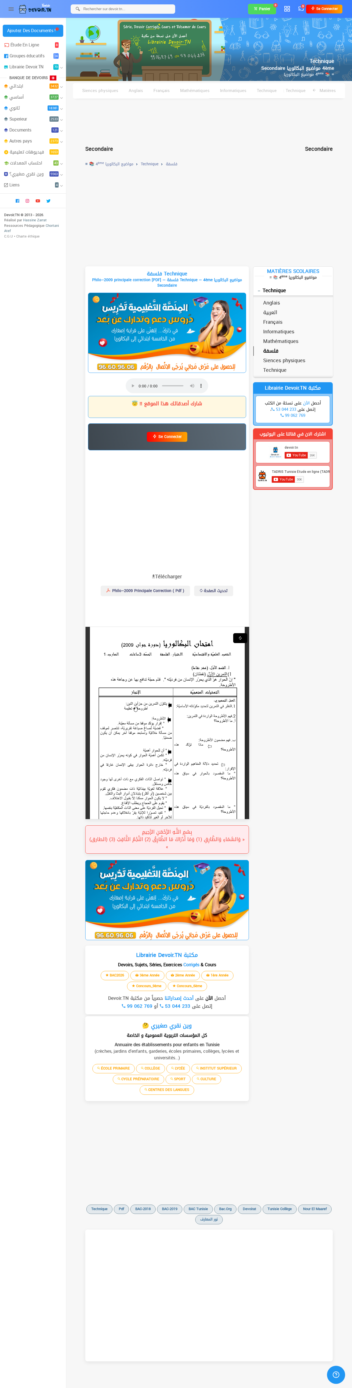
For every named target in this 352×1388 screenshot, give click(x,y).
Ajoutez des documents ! (31, 30)
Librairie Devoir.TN (33, 67)
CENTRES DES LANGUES (168, 1089)
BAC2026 (116, 975)
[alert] (167, 333)
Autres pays (33, 141)
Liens (33, 185)
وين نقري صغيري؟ (33, 174)
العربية (270, 312)
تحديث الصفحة (214, 590)
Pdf (121, 1208)
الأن (208, 998)
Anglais (136, 90)
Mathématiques (195, 90)
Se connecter (326, 8)
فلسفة (271, 351)
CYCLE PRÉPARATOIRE (139, 1079)
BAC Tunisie (198, 1208)
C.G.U (8, 236)
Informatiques (233, 90)
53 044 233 (176, 1006)
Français (161, 90)
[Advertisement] (209, 119)
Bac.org (225, 1208)
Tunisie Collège (280, 1208)
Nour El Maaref (315, 1208)
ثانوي (33, 108)
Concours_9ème (148, 985)
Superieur (33, 119)
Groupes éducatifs (34, 56)
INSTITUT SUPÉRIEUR (218, 1068)
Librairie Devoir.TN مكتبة (293, 388)
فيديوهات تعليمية (34, 152)
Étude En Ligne (34, 45)
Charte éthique (28, 236)
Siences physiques (100, 90)
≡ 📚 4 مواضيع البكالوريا (309, 74)
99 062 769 (138, 1006)
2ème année (184, 975)
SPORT (179, 1079)
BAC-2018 (143, 1208)
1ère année (219, 975)
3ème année (149, 975)
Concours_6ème (189, 985)
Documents (33, 130)
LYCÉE (179, 1068)
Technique (267, 90)
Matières (327, 90)
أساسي (33, 97)
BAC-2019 (169, 1208)
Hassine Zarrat (35, 220)
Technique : (294, 90)
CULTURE (207, 1079)
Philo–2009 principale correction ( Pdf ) (147, 590)
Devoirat (249, 1208)
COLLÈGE (152, 1068)
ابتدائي (33, 86)
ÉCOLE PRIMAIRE (115, 1068)
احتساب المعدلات (34, 163)
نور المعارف (209, 1219)
